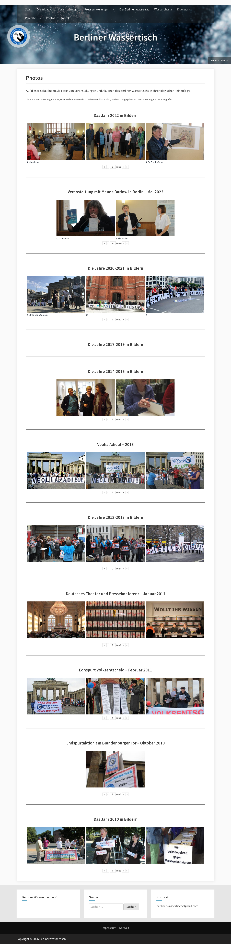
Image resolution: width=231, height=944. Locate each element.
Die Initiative (44, 9)
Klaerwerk (183, 9)
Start (28, 9)
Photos (50, 18)
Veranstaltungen (68, 9)
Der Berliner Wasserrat (134, 9)
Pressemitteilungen (96, 9)
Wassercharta (163, 9)
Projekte (30, 18)
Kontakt (66, 18)
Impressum (109, 928)
